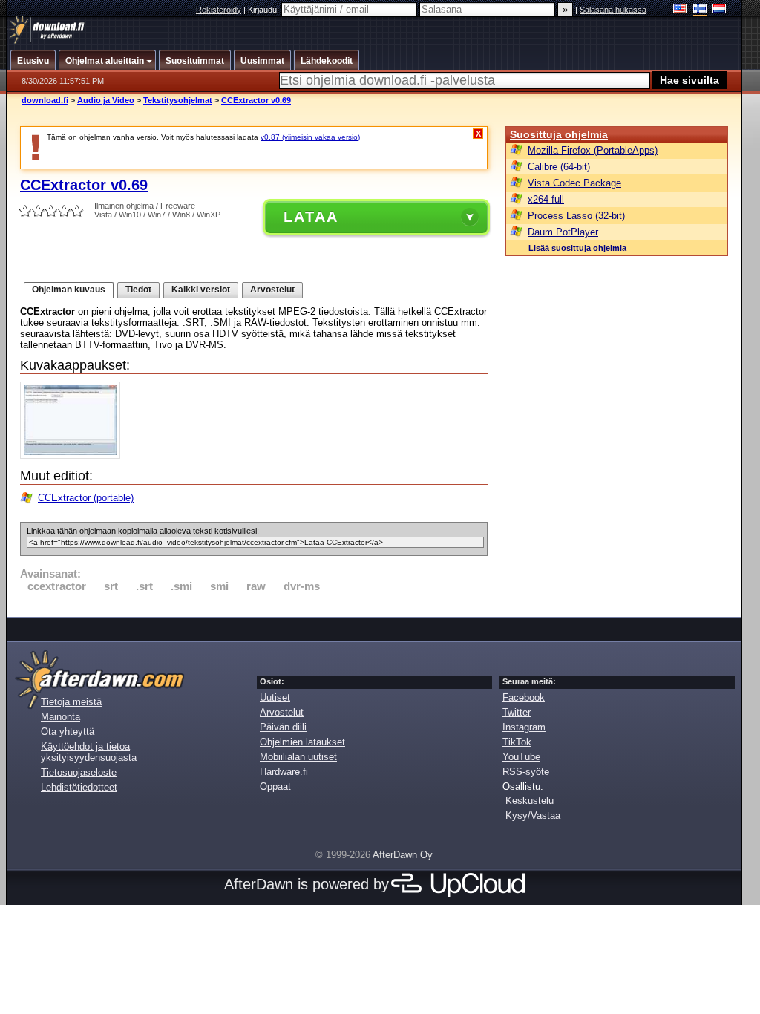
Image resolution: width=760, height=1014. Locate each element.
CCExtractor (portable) (86, 497)
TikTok (516, 742)
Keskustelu (529, 800)
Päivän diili (283, 727)
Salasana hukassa (613, 9)
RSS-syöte (525, 771)
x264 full (546, 199)
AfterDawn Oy (403, 854)
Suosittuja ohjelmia (559, 134)
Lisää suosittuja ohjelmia (577, 247)
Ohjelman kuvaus (68, 289)
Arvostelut (272, 289)
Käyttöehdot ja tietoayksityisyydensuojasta (89, 752)
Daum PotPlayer (563, 232)
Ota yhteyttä (67, 731)
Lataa (311, 217)
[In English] (680, 10)
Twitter (516, 712)
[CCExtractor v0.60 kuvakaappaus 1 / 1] (74, 455)
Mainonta (60, 716)
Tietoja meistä (71, 701)
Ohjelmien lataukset (302, 742)
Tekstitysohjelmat (177, 100)
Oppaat (275, 786)
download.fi (45, 100)
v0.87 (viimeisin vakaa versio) (310, 137)
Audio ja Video (105, 100)
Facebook (523, 697)
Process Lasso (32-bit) (576, 215)
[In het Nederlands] (719, 10)
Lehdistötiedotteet (79, 787)
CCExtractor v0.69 (256, 100)
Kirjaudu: (264, 9)
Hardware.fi (284, 771)
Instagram (524, 727)
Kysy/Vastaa (532, 815)
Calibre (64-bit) (559, 166)
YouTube (521, 756)
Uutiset (275, 697)
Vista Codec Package (574, 183)
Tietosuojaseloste (79, 772)
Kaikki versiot (200, 289)
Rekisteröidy (218, 9)
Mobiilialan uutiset (298, 756)
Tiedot (138, 289)
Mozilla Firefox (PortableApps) (593, 150)
